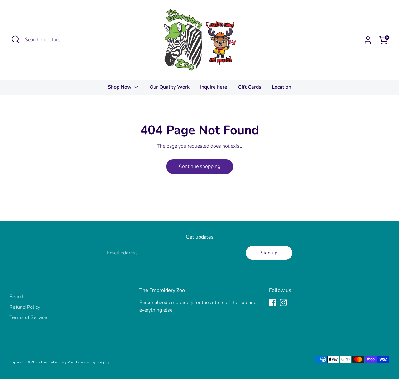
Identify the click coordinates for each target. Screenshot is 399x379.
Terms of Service (28, 317)
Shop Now (120, 87)
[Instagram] (283, 302)
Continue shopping (199, 166)
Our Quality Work (170, 87)
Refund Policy (24, 307)
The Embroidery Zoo (57, 362)
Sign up (269, 252)
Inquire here (213, 87)
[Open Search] (15, 39)
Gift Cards (249, 87)
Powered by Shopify (92, 362)
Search (17, 296)
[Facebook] (272, 302)
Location (281, 87)
